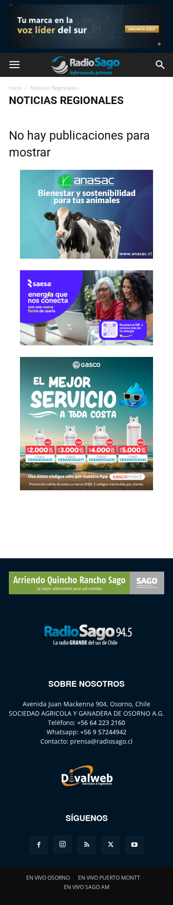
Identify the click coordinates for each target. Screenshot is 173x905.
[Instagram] (62, 844)
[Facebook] (38, 845)
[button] (14, 65)
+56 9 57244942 (103, 732)
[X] (110, 845)
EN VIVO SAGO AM (87, 887)
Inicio (15, 88)
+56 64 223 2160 (101, 722)
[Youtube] (134, 845)
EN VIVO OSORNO (48, 877)
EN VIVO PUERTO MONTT (109, 877)
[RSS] (86, 845)
